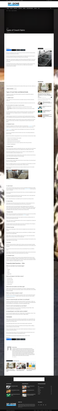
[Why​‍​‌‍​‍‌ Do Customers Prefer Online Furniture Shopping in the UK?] (21, 366)
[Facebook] (46, 0)
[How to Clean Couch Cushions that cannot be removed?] (31, 366)
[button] (51, 8)
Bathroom (15, 8)
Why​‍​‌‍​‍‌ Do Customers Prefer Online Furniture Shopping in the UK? (47, 103)
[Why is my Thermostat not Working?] (24, 387)
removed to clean (27, 188)
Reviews (35, 8)
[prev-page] (6, 373)
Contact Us (10, 0)
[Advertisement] (36, 4)
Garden (24, 8)
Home (8, 8)
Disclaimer (22, 0)
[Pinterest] (49, 0)
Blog (39, 8)
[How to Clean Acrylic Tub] (24, 391)
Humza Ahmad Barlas (41, 65)
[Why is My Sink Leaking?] (45, 58)
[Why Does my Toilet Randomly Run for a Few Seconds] (24, 395)
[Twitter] (51, 0)
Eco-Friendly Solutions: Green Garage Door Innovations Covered (47, 111)
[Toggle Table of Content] (15, 89)
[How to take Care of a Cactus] (8, 391)
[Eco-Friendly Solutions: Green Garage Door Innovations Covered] (40, 111)
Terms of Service (18, 0)
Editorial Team (8, 32)
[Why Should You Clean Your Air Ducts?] (40, 107)
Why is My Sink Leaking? (43, 64)
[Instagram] (48, 0)
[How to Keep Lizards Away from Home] (8, 395)
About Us (7, 0)
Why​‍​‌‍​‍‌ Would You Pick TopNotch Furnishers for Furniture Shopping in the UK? (10, 370)
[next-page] (8, 373)
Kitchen (11, 8)
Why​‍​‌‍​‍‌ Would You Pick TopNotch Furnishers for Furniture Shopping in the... (45, 95)
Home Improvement (30, 8)
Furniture (20, 8)
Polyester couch (8, 129)
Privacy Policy (13, 0)
